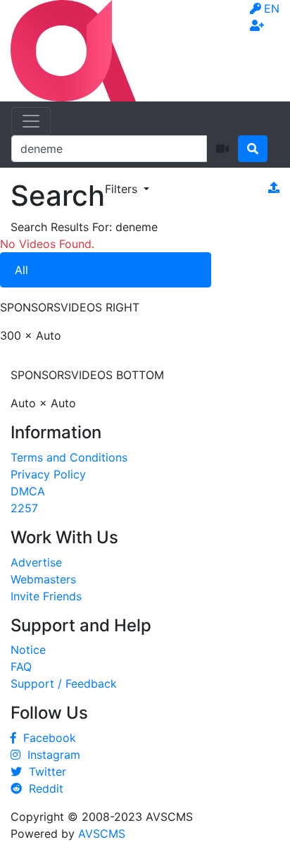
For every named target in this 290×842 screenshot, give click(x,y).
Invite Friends (46, 596)
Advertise (36, 562)
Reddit (42, 788)
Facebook (46, 738)
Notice (28, 650)
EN (271, 8)
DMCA (28, 491)
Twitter (44, 771)
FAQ (21, 667)
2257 (24, 508)
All (21, 270)
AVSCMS (101, 833)
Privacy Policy (48, 474)
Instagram (50, 755)
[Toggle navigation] (31, 121)
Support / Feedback (64, 683)
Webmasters (43, 579)
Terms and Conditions (69, 457)
